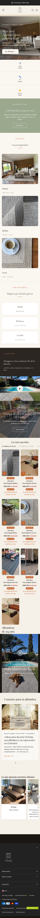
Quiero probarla (20, 429)
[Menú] (3, 10)
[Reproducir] (20, 653)
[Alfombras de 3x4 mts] (10, 615)
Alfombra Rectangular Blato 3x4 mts (10, 532)
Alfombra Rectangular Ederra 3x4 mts (29, 581)
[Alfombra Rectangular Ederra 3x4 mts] (29, 562)
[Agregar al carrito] (4, 473)
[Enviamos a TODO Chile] (20, 3)
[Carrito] (37, 10)
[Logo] (20, 10)
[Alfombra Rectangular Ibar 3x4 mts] (10, 562)
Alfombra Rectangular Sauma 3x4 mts (29, 482)
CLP (5, 891)
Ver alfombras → (10, 51)
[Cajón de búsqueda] (33, 10)
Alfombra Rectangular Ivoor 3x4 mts (29, 532)
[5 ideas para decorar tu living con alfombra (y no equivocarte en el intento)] (20, 732)
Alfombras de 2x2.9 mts (26, 446)
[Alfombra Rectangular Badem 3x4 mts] (10, 463)
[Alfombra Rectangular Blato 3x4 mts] (10, 512)
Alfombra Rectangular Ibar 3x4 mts (10, 581)
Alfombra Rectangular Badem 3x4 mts (10, 482)
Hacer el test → (20, 125)
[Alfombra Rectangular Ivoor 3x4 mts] (29, 512)
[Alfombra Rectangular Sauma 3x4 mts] (29, 463)
